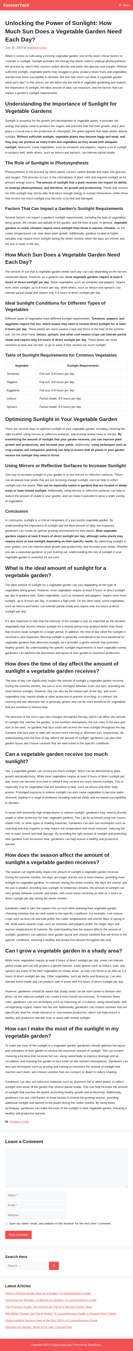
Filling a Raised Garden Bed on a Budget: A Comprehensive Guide (48, 1293)
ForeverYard (16, 5)
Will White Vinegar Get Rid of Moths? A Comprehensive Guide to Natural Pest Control (60, 1313)
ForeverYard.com (62, 1344)
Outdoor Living (19, 1121)
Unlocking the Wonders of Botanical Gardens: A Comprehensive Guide (50, 1300)
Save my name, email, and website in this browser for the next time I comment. (60, 1223)
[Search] (54, 1266)
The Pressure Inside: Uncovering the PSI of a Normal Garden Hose (48, 1307)
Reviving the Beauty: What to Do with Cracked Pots (38, 1327)
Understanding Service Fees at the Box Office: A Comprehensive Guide (51, 1320)
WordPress (94, 1344)
